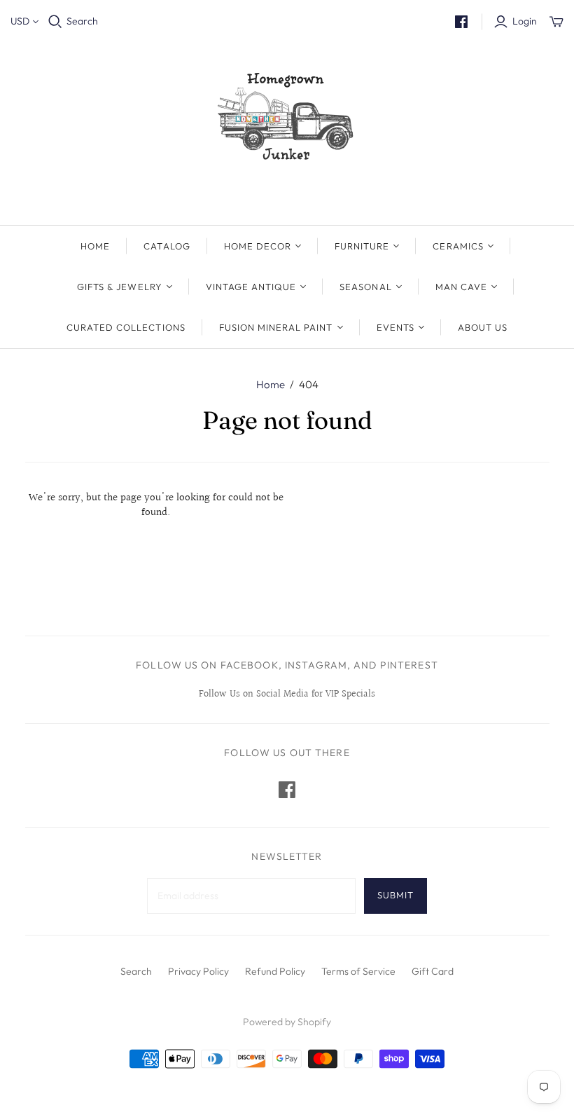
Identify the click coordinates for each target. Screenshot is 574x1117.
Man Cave (461, 286)
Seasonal (365, 286)
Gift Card (433, 971)
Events (395, 327)
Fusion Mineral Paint (276, 327)
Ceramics (458, 246)
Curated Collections (126, 327)
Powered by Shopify (287, 1021)
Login (524, 21)
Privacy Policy (198, 971)
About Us (482, 327)
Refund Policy (275, 971)
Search (82, 21)
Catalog (167, 246)
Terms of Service (358, 971)
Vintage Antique (251, 286)
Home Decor (257, 246)
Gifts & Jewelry (119, 286)
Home (95, 246)
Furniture (362, 246)
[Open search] (55, 22)
